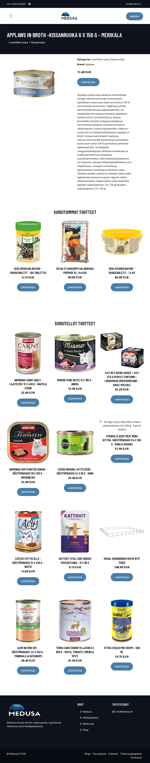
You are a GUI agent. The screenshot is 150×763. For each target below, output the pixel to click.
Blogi (85, 729)
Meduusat (88, 723)
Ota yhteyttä (99, 753)
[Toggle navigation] (11, 16)
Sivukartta (136, 757)
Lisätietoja (88, 82)
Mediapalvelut (90, 717)
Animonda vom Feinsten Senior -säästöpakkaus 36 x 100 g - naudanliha (28, 473)
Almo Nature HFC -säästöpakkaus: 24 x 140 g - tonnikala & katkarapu (28, 652)
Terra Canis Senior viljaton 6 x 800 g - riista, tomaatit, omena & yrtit (75, 652)
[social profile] (29, 4)
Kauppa (134, 16)
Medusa (87, 711)
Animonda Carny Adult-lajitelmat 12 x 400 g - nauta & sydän (28, 384)
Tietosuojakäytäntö (131, 753)
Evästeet (113, 753)
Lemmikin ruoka (19, 42)
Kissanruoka (38, 42)
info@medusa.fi (133, 3)
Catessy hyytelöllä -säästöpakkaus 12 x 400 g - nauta (28, 562)
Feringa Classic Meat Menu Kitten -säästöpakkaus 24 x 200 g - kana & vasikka (122, 440)
